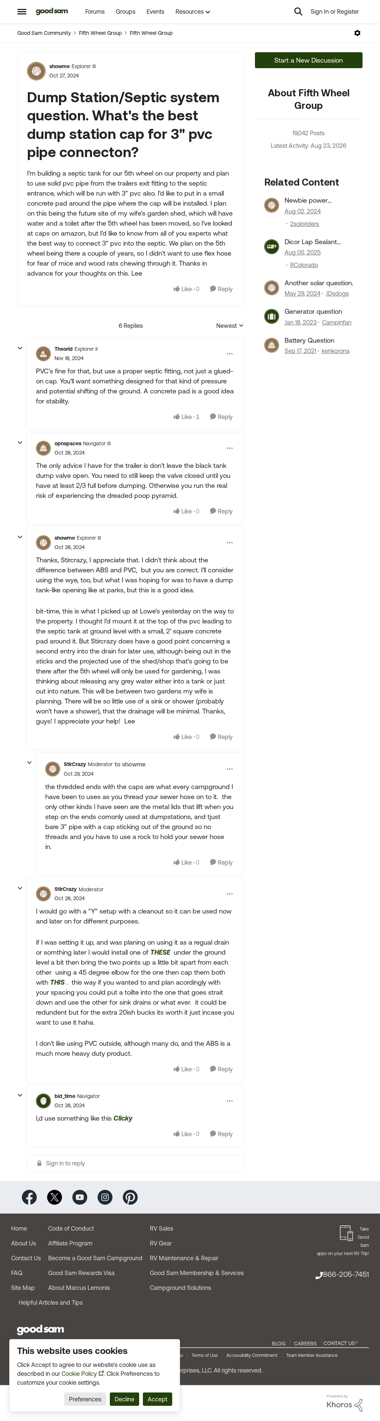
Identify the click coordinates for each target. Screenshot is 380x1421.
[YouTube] (80, 1197)
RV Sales (161, 1228)
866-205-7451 (346, 1274)
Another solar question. (319, 283)
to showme (130, 764)
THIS (57, 982)
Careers (305, 1344)
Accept (157, 1399)
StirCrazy (75, 764)
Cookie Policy (79, 1373)
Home (19, 1228)
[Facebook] (29, 1197)
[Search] (298, 11)
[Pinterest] (130, 1197)
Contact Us (26, 1258)
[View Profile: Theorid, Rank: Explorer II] (43, 353)
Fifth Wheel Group (100, 33)
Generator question (313, 311)
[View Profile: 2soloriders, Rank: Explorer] (271, 205)
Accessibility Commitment (252, 1355)
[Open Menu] (357, 33)
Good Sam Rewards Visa (81, 1272)
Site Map (23, 1287)
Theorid (64, 349)
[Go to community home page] (52, 11)
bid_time (65, 1096)
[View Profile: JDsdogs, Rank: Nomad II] (271, 287)
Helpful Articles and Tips (51, 1302)
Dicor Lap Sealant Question (311, 242)
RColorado (304, 265)
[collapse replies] (20, 348)
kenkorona (336, 350)
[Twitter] (54, 1197)
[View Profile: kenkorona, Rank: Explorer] (271, 345)
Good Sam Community (44, 33)
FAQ (16, 1272)
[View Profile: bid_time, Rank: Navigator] (43, 1101)
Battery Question (309, 340)
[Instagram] (105, 1197)
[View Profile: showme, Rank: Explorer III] (36, 71)
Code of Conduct (71, 1228)
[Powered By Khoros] (345, 1403)
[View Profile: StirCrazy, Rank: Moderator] (52, 769)
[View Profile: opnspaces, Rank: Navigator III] (43, 448)
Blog (278, 1344)
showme (59, 66)
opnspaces (68, 443)
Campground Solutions (180, 1287)
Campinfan (336, 322)
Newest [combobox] (230, 326)
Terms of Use (204, 1355)
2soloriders (304, 223)
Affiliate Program (70, 1243)
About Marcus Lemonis (79, 1287)
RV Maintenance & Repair (184, 1258)
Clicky (123, 1118)
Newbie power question (306, 200)
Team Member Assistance (312, 1355)
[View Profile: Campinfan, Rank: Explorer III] (271, 316)
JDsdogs (337, 293)
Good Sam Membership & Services (197, 1272)
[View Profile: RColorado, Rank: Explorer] (271, 246)
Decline (124, 1399)
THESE (161, 952)
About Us (23, 1243)
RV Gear (161, 1243)
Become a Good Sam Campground (95, 1258)
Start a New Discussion (308, 60)
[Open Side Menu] (22, 11)
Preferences (85, 1399)
